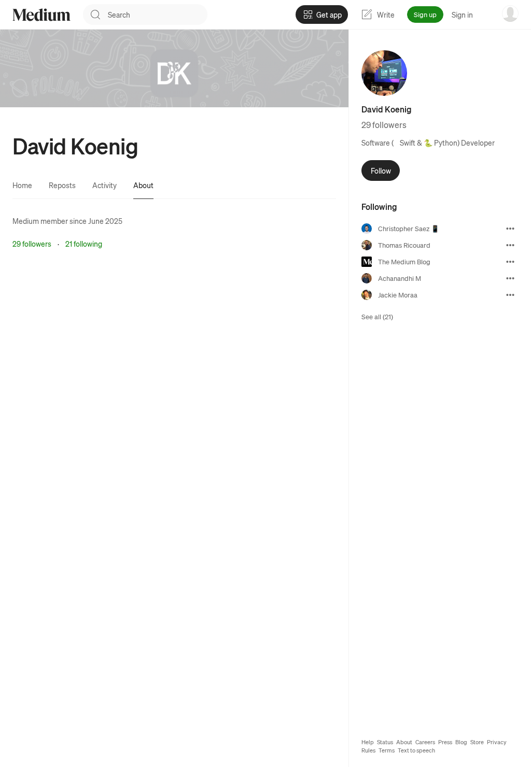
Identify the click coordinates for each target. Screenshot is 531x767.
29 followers (31, 243)
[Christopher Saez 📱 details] (510, 228)
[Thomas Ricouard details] (510, 245)
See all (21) (377, 316)
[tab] (22, 185)
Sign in (462, 14)
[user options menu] (510, 13)
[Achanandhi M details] (510, 278)
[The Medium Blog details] (510, 261)
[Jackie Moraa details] (510, 295)
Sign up (425, 14)
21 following (83, 243)
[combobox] (157, 14)
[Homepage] (41, 14)
